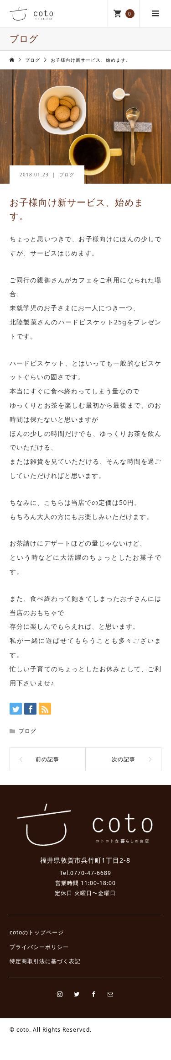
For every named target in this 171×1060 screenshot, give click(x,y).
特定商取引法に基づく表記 (45, 961)
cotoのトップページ (37, 932)
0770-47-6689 (90, 873)
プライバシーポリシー (39, 947)
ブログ (66, 174)
